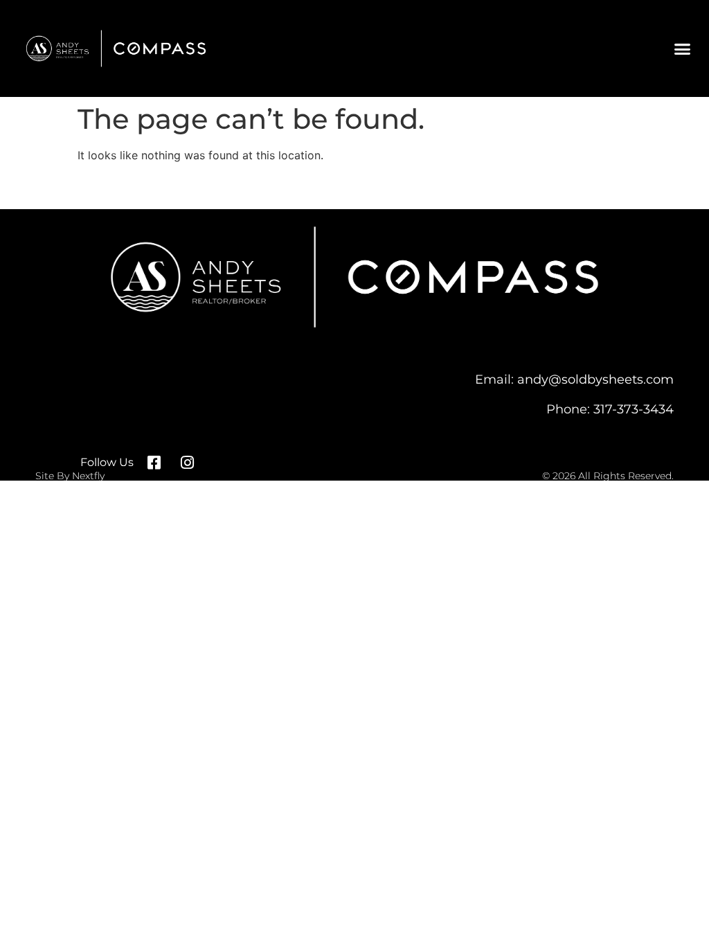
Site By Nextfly (70, 476)
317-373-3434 (633, 409)
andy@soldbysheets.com (595, 379)
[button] (682, 48)
